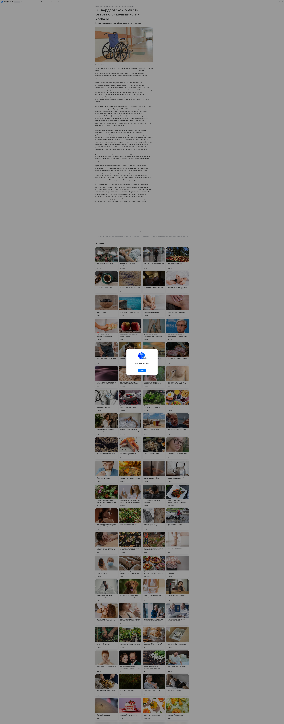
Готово (142, 370)
